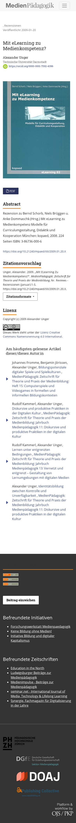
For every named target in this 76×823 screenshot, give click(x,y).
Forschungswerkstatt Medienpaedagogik (40, 626)
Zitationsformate (19, 296)
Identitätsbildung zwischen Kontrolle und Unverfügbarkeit (38, 491)
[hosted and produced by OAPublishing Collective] (38, 788)
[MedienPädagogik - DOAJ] (38, 773)
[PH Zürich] (19, 740)
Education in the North (27, 668)
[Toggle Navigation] (64, 6)
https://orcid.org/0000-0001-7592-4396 (30, 66)
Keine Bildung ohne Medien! (31, 631)
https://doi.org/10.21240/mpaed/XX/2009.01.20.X (34, 251)
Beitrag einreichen (20, 600)
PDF (12, 191)
